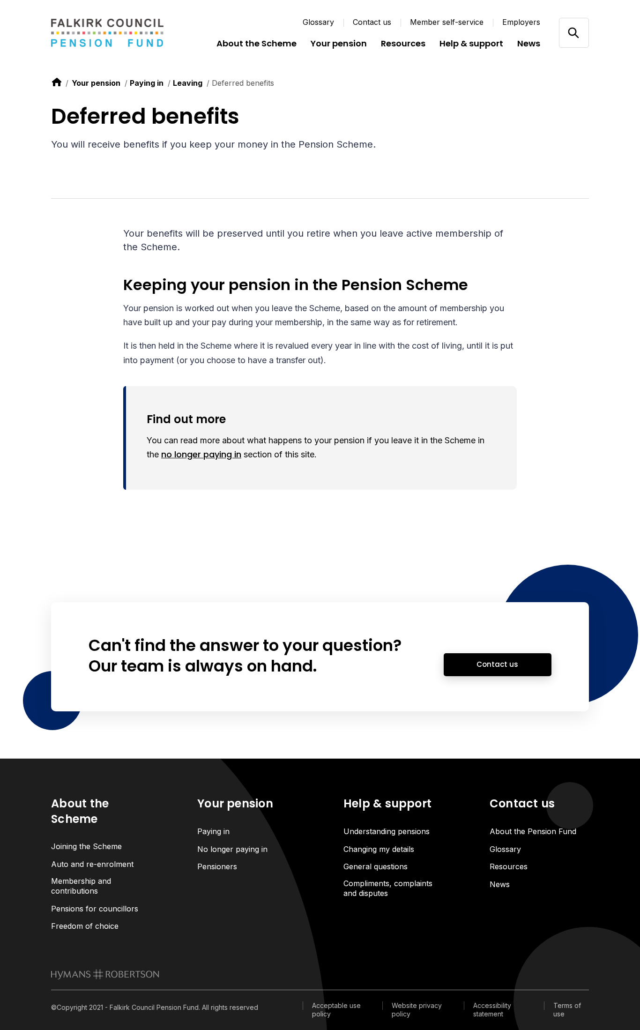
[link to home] (56, 82)
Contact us (372, 22)
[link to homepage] (105, 974)
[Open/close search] (573, 32)
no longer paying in (201, 454)
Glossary (318, 22)
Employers (521, 22)
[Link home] (107, 33)
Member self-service (447, 22)
